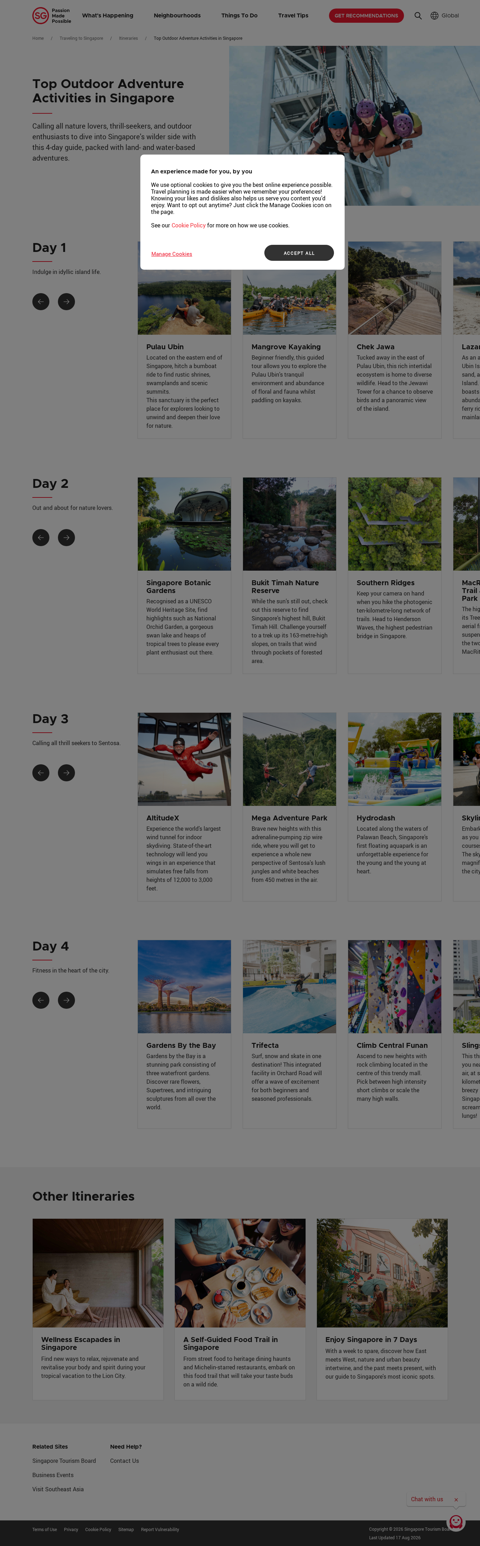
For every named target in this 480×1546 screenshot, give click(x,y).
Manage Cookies (171, 253)
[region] (242, 212)
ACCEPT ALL (299, 253)
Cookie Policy (189, 225)
